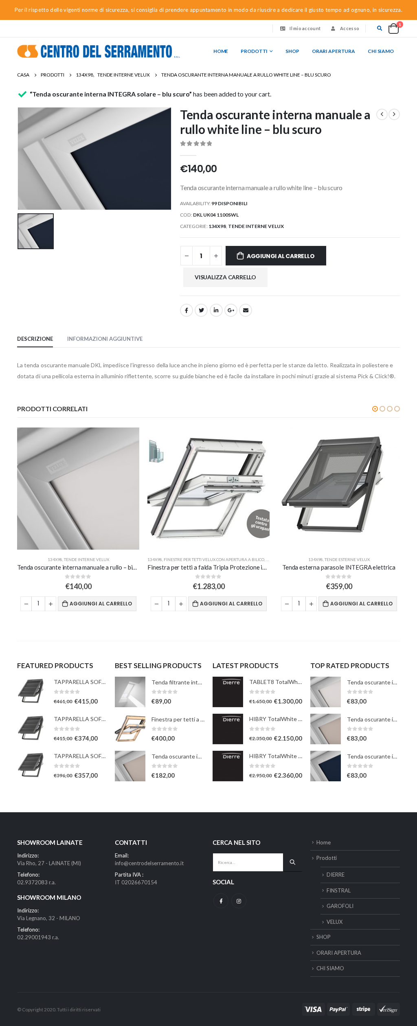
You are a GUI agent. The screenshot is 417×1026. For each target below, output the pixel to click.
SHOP (292, 51)
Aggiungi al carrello (281, 256)
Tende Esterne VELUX (347, 559)
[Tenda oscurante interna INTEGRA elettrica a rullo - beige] (130, 766)
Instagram (238, 900)
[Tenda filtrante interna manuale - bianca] (130, 692)
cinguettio (201, 310)
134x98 (217, 226)
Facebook (186, 310)
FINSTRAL (339, 890)
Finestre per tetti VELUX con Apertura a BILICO (214, 559)
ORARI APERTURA (333, 51)
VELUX (334, 922)
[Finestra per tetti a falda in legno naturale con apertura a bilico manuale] (130, 729)
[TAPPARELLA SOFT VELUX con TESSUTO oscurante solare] (32, 692)
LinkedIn (216, 310)
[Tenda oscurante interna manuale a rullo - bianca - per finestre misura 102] (325, 692)
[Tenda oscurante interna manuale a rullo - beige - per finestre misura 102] (325, 729)
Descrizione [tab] (35, 338)
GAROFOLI (340, 906)
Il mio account (305, 28)
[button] (375, 409)
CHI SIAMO (381, 51)
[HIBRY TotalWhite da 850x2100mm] (228, 729)
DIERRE (336, 874)
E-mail (245, 310)
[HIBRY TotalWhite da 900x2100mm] (228, 766)
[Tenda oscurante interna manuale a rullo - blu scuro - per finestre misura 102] (325, 766)
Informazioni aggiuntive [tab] (105, 338)
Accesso (349, 28)
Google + (230, 310)
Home (220, 51)
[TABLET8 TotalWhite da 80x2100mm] (228, 692)
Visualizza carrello (225, 277)
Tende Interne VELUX (256, 226)
